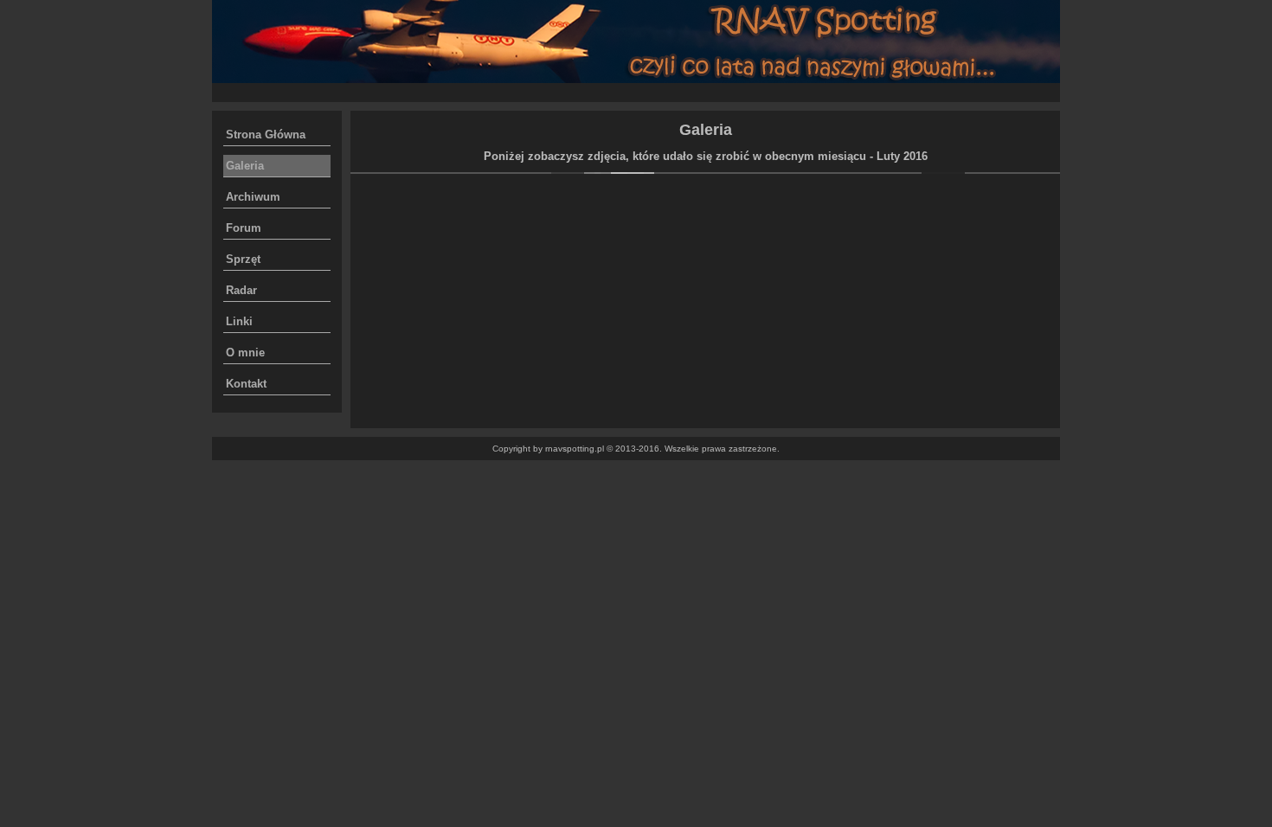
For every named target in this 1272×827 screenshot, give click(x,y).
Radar (241, 290)
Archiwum (253, 196)
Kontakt (246, 383)
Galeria (245, 165)
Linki (239, 321)
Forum (243, 227)
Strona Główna (265, 134)
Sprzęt (243, 259)
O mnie (245, 352)
